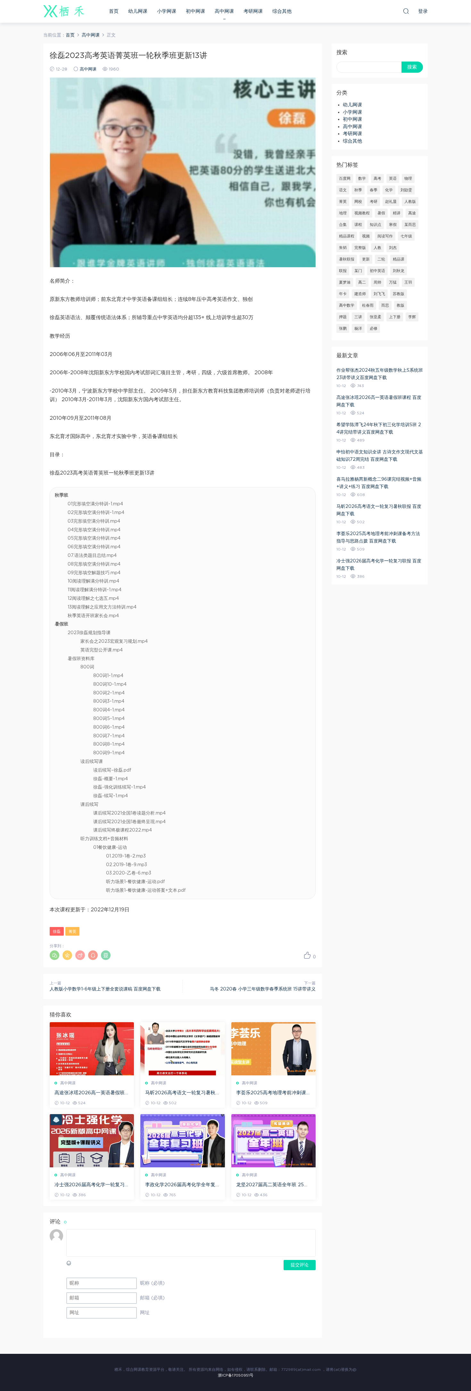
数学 (362, 178)
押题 (343, 317)
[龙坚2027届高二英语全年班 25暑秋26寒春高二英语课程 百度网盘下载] (273, 1140)
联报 (343, 271)
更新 (366, 259)
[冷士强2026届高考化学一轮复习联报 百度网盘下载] (92, 1140)
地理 (343, 213)
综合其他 (282, 11)
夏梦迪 (345, 282)
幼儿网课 (137, 11)
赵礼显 (391, 201)
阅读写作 (385, 236)
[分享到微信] (54, 955)
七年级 (406, 236)
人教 (377, 248)
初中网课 (195, 11)
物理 (408, 178)
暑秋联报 (346, 259)
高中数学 (346, 305)
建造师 (360, 294)
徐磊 (57, 931)
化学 (389, 190)
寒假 (393, 225)
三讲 (358, 317)
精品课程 (346, 236)
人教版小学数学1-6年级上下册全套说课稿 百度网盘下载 (105, 989)
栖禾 (64, 11)
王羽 (408, 282)
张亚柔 (375, 317)
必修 (373, 328)
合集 (343, 225)
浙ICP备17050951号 (235, 1375)
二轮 (381, 259)
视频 (366, 236)
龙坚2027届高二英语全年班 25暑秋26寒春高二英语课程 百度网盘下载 (272, 1185)
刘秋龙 (398, 271)
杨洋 (358, 328)
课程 (358, 225)
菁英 (72, 931)
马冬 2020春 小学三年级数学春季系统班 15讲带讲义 (263, 989)
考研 (373, 201)
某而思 (410, 225)
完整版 (360, 248)
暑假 (381, 213)
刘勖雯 (406, 190)
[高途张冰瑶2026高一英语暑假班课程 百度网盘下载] (92, 1048)
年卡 (343, 294)
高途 (412, 213)
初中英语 (377, 271)
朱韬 (343, 248)
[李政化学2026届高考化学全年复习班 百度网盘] (182, 1140)
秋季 (358, 190)
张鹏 (343, 328)
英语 (393, 178)
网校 (358, 201)
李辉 (412, 317)
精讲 (397, 213)
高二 (362, 282)
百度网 (345, 178)
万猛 (393, 282)
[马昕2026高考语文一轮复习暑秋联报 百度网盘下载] (182, 1048)
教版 (400, 305)
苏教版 (398, 294)
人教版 (410, 201)
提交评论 (300, 1265)
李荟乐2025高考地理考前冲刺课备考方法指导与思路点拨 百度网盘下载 (273, 1093)
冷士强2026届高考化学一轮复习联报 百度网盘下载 (89, 1185)
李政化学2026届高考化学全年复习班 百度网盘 (180, 1185)
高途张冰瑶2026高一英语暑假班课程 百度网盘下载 (89, 1093)
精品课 (398, 259)
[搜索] (406, 11)
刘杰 (393, 248)
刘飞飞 (379, 294)
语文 (343, 190)
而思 (385, 305)
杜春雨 (368, 305)
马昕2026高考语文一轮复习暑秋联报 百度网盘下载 (180, 1093)
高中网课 (224, 11)
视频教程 (362, 213)
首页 (114, 11)
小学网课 (166, 11)
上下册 (395, 317)
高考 (377, 178)
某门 (358, 271)
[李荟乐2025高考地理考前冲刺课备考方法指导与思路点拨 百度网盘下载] (273, 1048)
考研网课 (253, 11)
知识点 (375, 225)
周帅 (377, 282)
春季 (373, 190)
